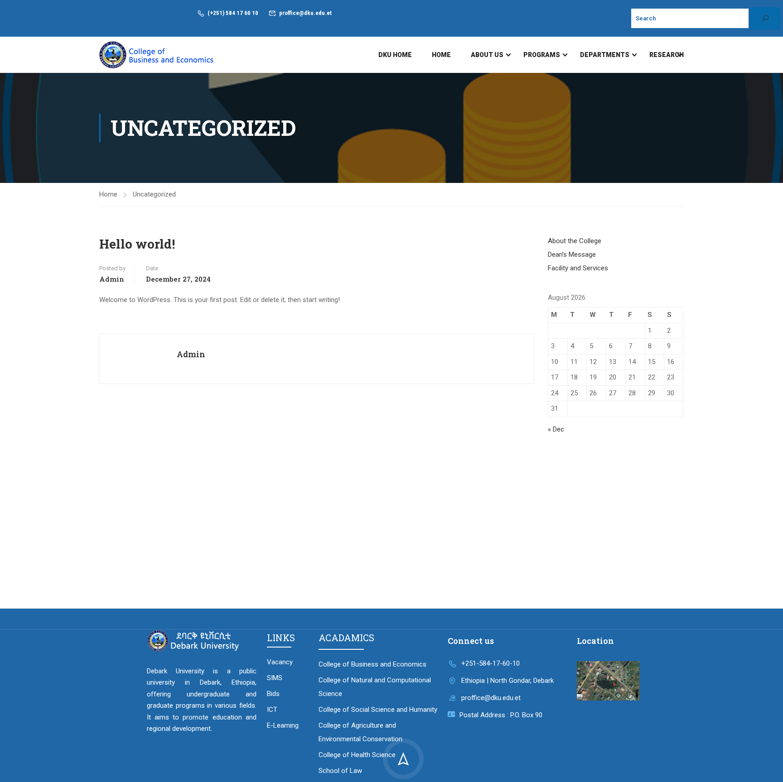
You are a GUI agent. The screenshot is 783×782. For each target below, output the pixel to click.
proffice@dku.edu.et (305, 13)
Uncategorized (154, 194)
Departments (604, 54)
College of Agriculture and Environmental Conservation (360, 732)
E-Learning (283, 725)
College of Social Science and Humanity (378, 709)
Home (441, 54)
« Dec (556, 429)
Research (666, 54)
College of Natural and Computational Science (375, 687)
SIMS (274, 678)
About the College (574, 241)
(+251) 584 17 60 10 (233, 13)
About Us (487, 54)
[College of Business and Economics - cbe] (157, 54)
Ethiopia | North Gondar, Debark (507, 680)
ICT (272, 709)
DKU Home (395, 54)
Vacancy (280, 662)
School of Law (340, 771)
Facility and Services (578, 268)
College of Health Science (357, 755)
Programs (541, 54)
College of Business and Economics (372, 664)
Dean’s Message (572, 254)
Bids (273, 694)
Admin (111, 278)
